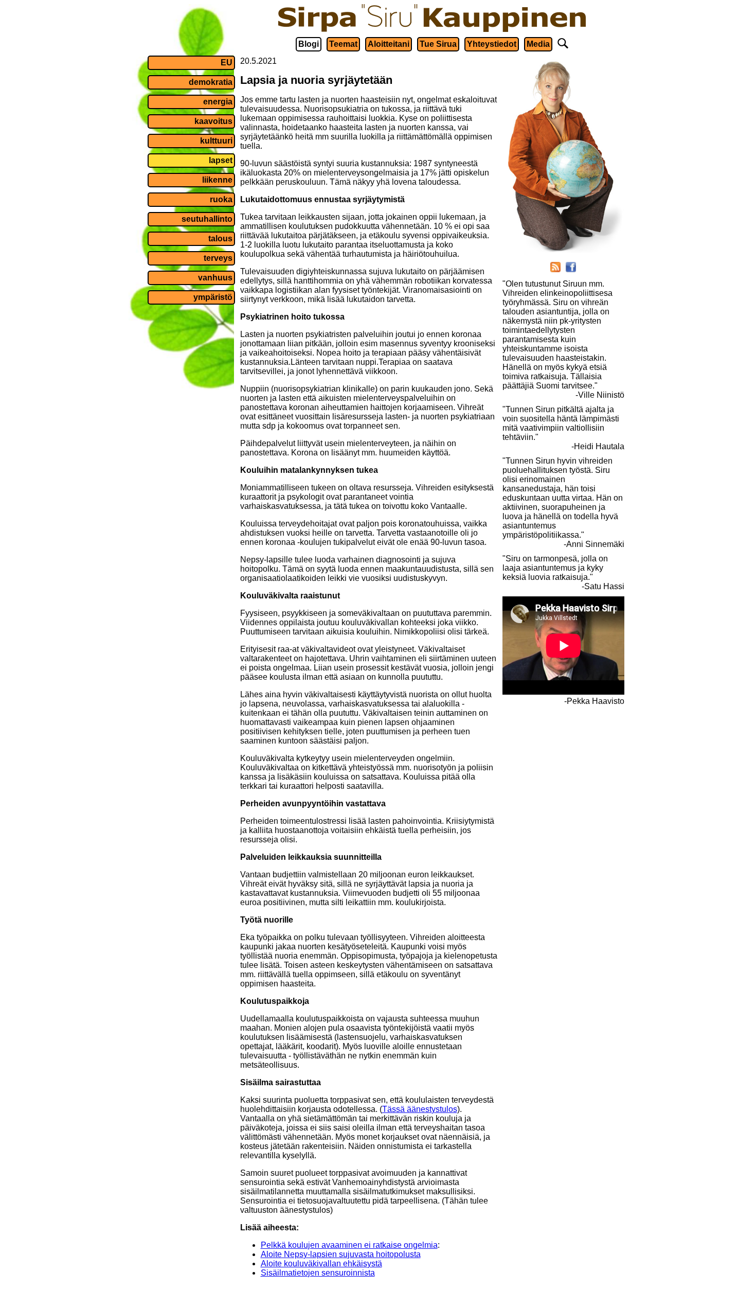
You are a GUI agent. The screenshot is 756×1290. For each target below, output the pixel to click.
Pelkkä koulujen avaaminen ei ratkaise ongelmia (349, 1245)
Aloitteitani (388, 44)
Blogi (308, 44)
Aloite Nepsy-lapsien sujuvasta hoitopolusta (341, 1254)
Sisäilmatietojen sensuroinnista (318, 1272)
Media (538, 44)
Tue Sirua (438, 44)
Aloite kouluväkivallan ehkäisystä (321, 1263)
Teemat (343, 44)
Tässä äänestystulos (419, 1109)
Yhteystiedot (491, 44)
